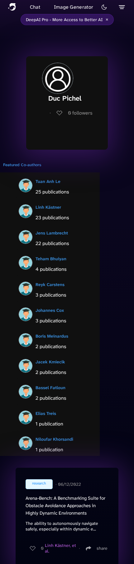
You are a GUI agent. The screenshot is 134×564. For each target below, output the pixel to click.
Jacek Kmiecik (50, 362)
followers (80, 113)
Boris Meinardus (52, 336)
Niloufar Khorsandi (54, 439)
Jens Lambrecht (52, 233)
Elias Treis (46, 413)
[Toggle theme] (104, 7)
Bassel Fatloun (50, 387)
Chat (35, 7)
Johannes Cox (50, 310)
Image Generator (73, 7)
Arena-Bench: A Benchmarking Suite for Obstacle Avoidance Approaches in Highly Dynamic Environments (65, 505)
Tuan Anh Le (48, 181)
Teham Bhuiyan (51, 259)
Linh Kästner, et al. (60, 548)
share (102, 548)
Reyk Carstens (50, 284)
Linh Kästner (48, 207)
